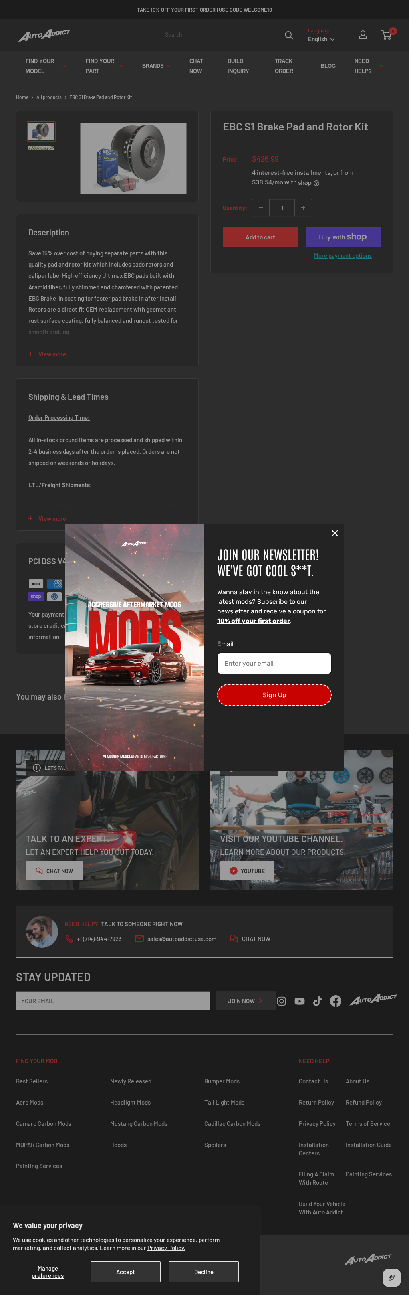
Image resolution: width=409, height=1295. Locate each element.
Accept (125, 1271)
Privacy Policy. (166, 1247)
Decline (204, 1271)
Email (225, 644)
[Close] (334, 533)
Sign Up (274, 695)
